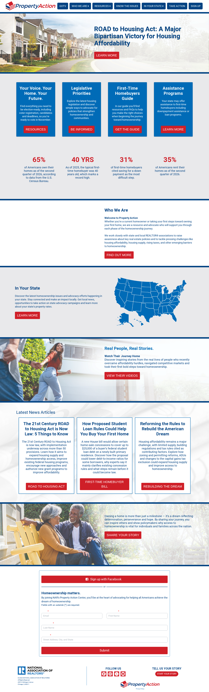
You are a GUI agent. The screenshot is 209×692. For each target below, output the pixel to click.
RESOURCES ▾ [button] (103, 6)
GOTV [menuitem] (62, 6)
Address (46, 635)
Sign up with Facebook (105, 579)
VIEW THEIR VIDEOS (122, 375)
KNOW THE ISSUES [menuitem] (127, 6)
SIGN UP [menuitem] (195, 6)
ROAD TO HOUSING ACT (46, 486)
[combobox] (104, 640)
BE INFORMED (81, 129)
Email (45, 611)
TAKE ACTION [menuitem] (177, 6)
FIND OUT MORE (119, 255)
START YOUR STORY (166, 674)
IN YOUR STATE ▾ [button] (154, 6)
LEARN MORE (106, 55)
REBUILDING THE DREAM (162, 486)
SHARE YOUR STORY (123, 535)
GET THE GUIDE (127, 129)
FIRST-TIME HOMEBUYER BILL (104, 484)
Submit (104, 650)
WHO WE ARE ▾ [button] (80, 6)
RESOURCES (36, 129)
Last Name (47, 623)
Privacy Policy (140, 689)
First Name (113, 611)
